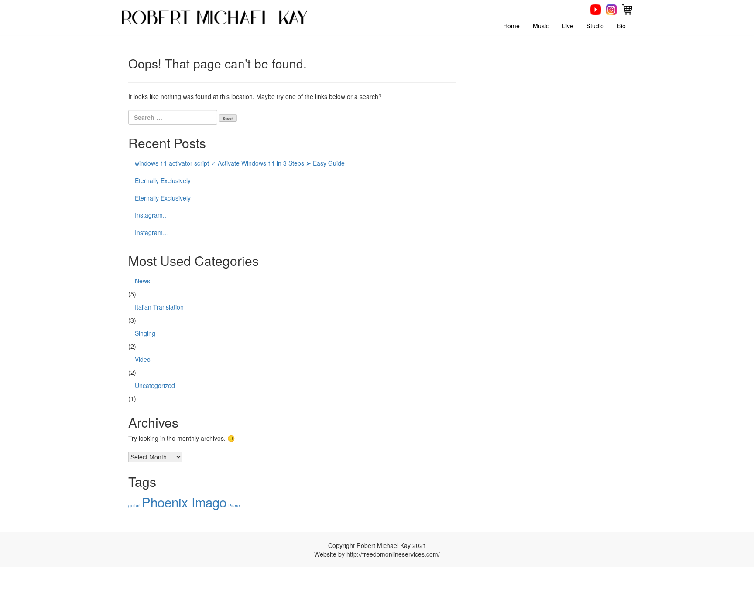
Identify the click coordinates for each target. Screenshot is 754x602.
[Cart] (627, 8)
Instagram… (152, 232)
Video (143, 359)
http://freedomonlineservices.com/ (393, 554)
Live (567, 25)
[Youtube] (595, 8)
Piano (234, 505)
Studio (595, 25)
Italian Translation (159, 307)
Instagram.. (150, 215)
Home (511, 25)
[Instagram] (611, 8)
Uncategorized (155, 385)
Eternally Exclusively (163, 180)
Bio (621, 25)
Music (541, 25)
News (142, 280)
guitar (134, 505)
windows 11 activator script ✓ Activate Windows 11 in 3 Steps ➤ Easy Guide (240, 163)
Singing (145, 333)
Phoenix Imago (184, 502)
